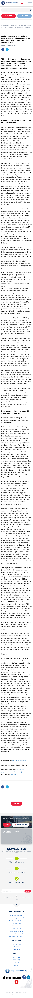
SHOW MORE (16, 803)
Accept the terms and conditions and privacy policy (16, 899)
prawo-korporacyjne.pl (17, 772)
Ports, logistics (16, 923)
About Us (16, 962)
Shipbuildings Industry (16, 915)
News (10, 24)
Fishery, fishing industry (16, 936)
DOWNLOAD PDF (22, 824)
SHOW (7, 824)
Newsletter (16, 949)
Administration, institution (16, 934)
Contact (16, 965)
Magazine (16, 947)
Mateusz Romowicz (19, 760)
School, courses (16, 926)
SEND (27, 891)
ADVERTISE (24, 16)
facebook (14, 774)
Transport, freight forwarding (17, 918)
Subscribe (8, 16)
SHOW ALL (17, 831)
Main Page (16, 957)
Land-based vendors (16, 931)
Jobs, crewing (16, 928)
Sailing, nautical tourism (16, 920)
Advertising (16, 959)
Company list (16, 944)
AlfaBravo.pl (20, 994)
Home (3, 24)
